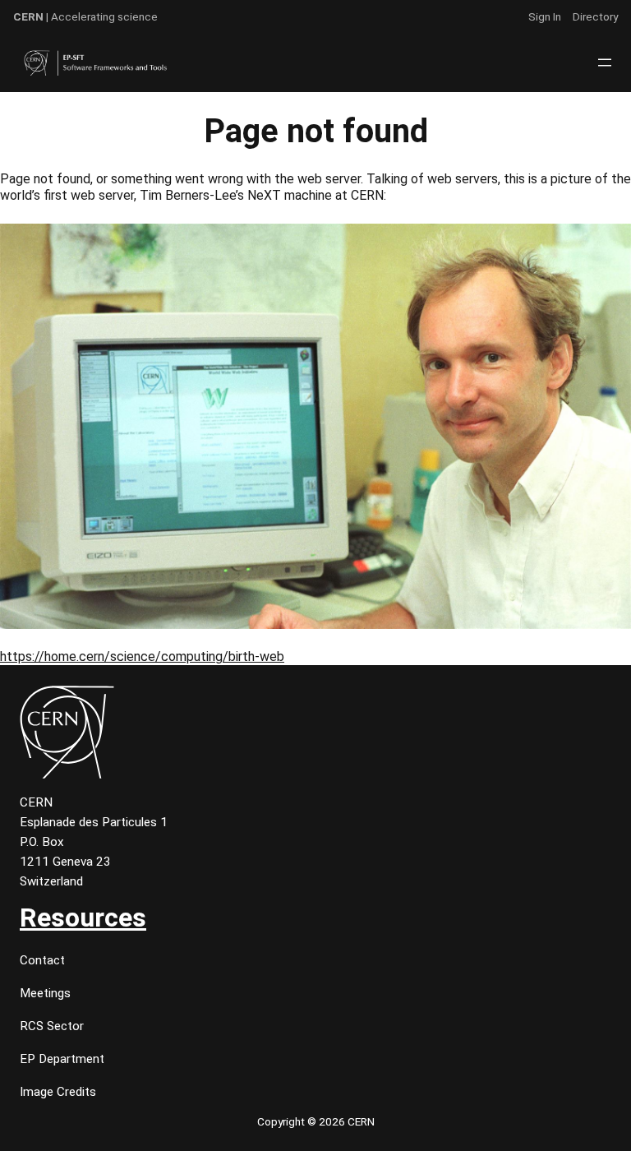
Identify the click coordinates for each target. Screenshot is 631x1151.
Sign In (544, 16)
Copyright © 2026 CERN (316, 1121)
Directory (595, 16)
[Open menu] (605, 62)
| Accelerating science (85, 16)
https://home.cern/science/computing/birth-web (142, 656)
